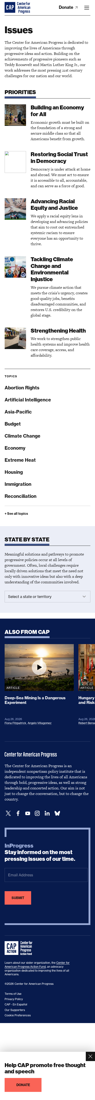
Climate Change (22, 436)
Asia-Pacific (18, 412)
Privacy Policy (14, 999)
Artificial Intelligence (28, 400)
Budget (13, 424)
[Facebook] (18, 813)
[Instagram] (37, 813)
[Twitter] (8, 813)
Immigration (18, 484)
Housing (14, 472)
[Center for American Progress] (10, 8)
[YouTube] (27, 813)
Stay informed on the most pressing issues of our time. (40, 852)
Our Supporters (15, 1010)
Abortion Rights (22, 388)
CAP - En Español (16, 1004)
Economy (15, 448)
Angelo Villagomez (39, 723)
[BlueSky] (57, 813)
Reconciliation (20, 496)
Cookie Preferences (18, 1015)
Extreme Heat (20, 460)
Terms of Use (13, 993)
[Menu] (86, 7)
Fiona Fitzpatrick (15, 723)
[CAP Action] (20, 948)
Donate (66, 7)
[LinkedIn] (47, 813)
